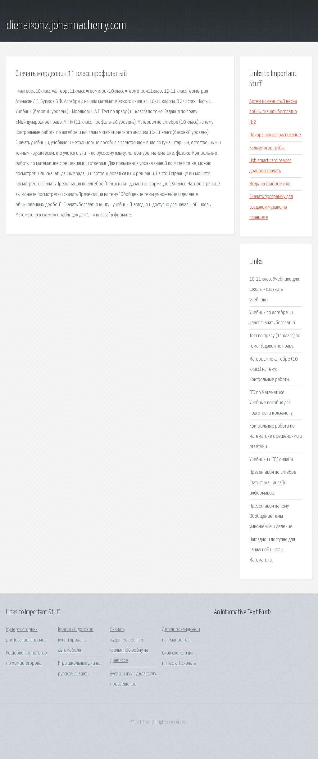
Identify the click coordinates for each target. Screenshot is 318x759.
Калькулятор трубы (266, 148)
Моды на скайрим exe (270, 184)
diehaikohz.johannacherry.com (66, 26)
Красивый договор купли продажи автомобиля (75, 640)
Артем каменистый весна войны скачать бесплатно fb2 (273, 112)
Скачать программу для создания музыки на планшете (271, 207)
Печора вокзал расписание (275, 135)
